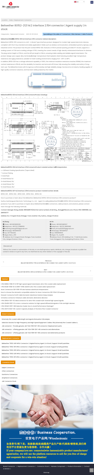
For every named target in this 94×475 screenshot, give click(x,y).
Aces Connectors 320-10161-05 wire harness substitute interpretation (24, 289)
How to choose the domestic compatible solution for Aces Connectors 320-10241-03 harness (33, 292)
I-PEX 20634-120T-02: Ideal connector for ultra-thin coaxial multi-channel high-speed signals (32, 301)
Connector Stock (43, 466)
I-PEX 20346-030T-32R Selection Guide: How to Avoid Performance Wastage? (27, 306)
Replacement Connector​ (22, 20)
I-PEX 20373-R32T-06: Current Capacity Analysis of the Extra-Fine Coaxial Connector (29, 309)
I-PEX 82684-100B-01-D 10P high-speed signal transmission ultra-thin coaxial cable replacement (33, 284)
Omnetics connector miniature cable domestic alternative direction (24, 298)
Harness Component (58, 466)
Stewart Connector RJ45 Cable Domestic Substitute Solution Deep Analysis (27, 295)
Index (11, 20)
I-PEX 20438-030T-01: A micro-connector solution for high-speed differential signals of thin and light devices (38, 303)
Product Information (74, 466)
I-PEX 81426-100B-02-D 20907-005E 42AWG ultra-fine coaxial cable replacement (28, 287)
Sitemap (46, 472)
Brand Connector (9, 466)
